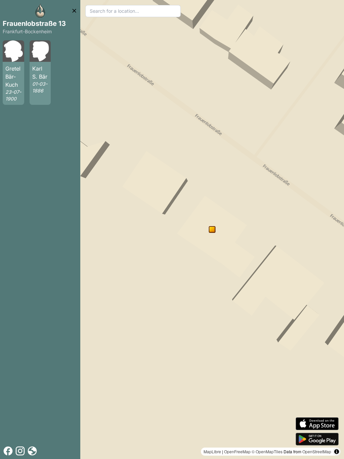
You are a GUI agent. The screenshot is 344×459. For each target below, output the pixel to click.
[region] (212, 229)
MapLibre (212, 451)
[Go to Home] (40, 11)
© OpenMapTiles (267, 451)
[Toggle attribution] (337, 452)
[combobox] (133, 11)
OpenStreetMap (316, 451)
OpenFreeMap (237, 451)
